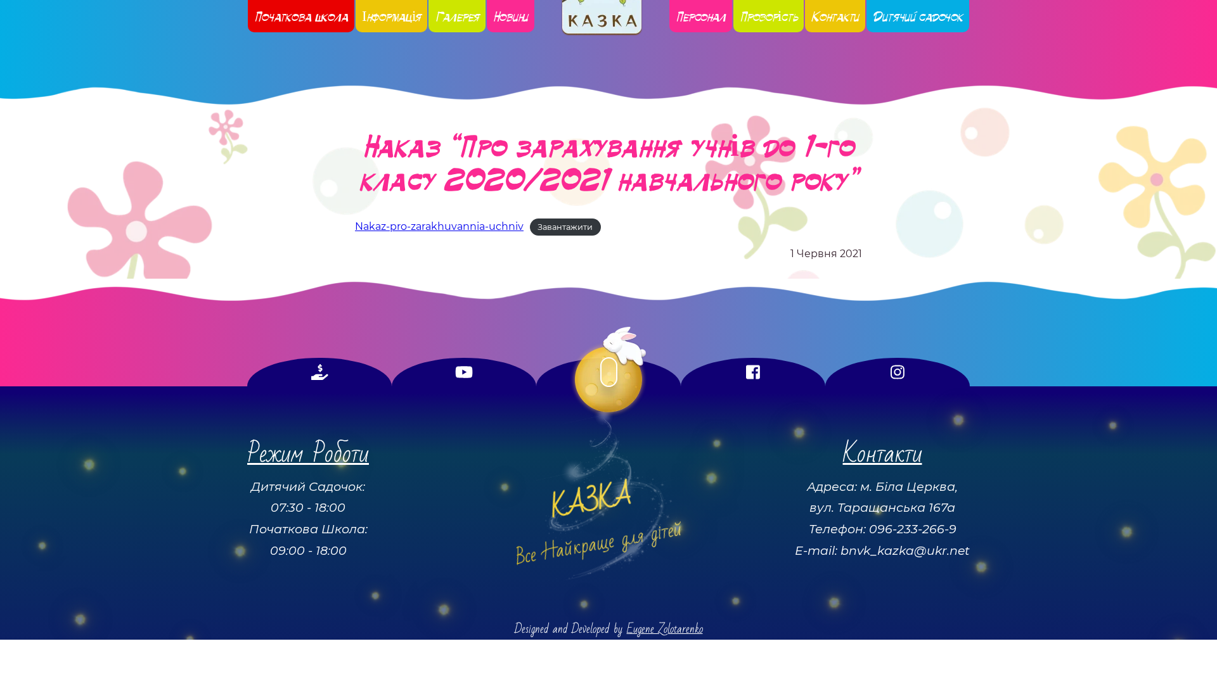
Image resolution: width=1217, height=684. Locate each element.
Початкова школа (301, 16)
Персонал (701, 16)
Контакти (835, 16)
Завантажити (565, 227)
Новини (510, 16)
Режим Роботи (308, 453)
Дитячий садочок (918, 16)
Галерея (457, 16)
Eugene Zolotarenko (665, 629)
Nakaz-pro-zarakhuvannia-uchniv (439, 226)
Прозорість (769, 16)
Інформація (392, 16)
